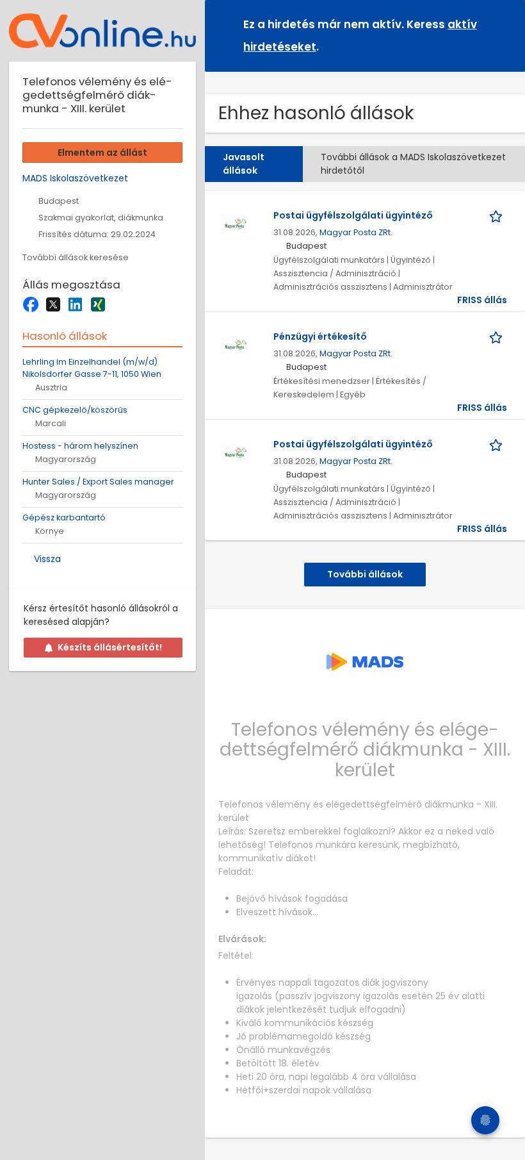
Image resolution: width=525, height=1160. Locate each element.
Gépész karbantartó (64, 517)
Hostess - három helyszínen (80, 445)
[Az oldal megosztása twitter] (53, 304)
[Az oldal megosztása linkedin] (75, 304)
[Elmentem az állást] (498, 215)
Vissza (47, 558)
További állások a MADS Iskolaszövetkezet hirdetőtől (413, 164)
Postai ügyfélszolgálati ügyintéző (353, 215)
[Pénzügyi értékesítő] (235, 344)
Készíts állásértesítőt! (110, 647)
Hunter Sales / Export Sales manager (98, 481)
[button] (505, 35)
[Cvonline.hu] (102, 30)
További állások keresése (75, 257)
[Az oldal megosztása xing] (98, 304)
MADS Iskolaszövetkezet (75, 178)
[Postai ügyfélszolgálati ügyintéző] (235, 223)
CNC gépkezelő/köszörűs (74, 409)
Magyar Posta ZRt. (355, 232)
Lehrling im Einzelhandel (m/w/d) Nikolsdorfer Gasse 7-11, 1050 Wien (91, 367)
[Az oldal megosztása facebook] (30, 304)
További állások (365, 574)
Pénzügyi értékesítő (320, 336)
